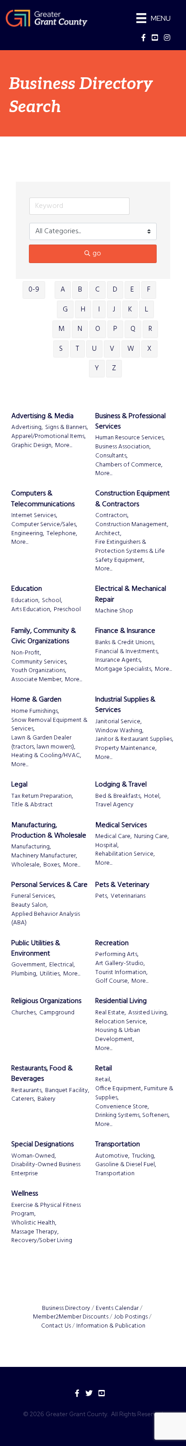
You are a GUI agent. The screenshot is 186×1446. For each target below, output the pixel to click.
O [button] (97, 329)
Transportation (117, 1145)
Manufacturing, (31, 847)
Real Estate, (110, 1012)
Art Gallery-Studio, (120, 963)
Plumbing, (24, 974)
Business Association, (123, 447)
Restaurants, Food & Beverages (42, 1074)
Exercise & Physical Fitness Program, (46, 1210)
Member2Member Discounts (70, 1317)
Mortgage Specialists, (124, 669)
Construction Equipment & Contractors (132, 499)
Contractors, (112, 515)
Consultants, (111, 456)
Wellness (24, 1194)
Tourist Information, (121, 972)
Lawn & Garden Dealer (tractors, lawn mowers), (43, 742)
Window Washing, (119, 730)
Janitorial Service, (118, 721)
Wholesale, (26, 865)
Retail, (103, 1079)
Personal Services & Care (49, 885)
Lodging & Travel (121, 785)
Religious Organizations (46, 1001)
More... (63, 445)
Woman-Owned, (33, 1156)
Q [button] (132, 329)
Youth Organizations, (38, 670)
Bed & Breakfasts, (118, 796)
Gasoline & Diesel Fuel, (125, 1164)
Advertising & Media (42, 416)
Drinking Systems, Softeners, (132, 1115)
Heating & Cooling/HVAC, (46, 755)
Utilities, (50, 974)
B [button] (80, 290)
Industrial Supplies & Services (125, 705)
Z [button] (114, 368)
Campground (56, 1012)
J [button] (114, 310)
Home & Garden (36, 700)
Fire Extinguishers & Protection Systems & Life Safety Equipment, (130, 551)
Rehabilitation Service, (125, 854)
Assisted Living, (148, 1012)
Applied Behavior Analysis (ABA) (45, 919)
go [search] (97, 253)
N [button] (80, 329)
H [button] (83, 310)
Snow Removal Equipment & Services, (49, 725)
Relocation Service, (121, 1022)
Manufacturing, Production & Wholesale (48, 830)
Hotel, (152, 796)
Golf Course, (112, 981)
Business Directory (66, 1308)
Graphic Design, (32, 445)
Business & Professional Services (130, 421)
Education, (25, 600)
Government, (29, 965)
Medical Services (121, 825)
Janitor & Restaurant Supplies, (134, 739)
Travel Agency (114, 805)
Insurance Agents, (118, 660)
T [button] (77, 349)
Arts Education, (31, 609)
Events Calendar (117, 1308)
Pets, (101, 896)
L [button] (146, 310)
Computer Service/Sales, (44, 524)
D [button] (115, 290)
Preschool (67, 609)
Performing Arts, (117, 954)
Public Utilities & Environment (35, 948)
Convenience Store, (122, 1107)
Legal (19, 785)
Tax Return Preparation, (42, 796)
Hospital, (107, 845)
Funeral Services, (33, 896)
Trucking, (143, 1156)
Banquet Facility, (67, 1090)
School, (52, 600)
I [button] (99, 310)
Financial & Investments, (127, 651)
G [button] (65, 310)
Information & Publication (110, 1326)
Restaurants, (27, 1090)
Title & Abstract (32, 805)
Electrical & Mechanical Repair (130, 594)
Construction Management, (131, 524)
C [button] (97, 290)
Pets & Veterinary (122, 885)
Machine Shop (114, 611)
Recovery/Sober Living (41, 1240)
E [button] (132, 290)
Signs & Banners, (66, 427)
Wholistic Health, (33, 1223)
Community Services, (39, 662)
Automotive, (112, 1156)
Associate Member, (37, 679)
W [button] (130, 349)
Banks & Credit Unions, (125, 642)
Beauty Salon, (29, 905)
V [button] (112, 349)
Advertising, (27, 427)
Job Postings (131, 1317)
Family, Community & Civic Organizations (43, 636)
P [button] (115, 329)
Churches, (24, 1012)
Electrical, (62, 965)
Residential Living (121, 1001)
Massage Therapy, (35, 1232)
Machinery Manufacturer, (44, 856)
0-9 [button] (33, 290)
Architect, (108, 533)
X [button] (149, 349)
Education (26, 589)
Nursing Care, (151, 836)
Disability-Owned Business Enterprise (45, 1169)
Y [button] (97, 368)
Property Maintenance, (126, 748)
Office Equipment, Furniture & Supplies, (134, 1093)
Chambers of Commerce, (129, 465)
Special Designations (42, 1145)
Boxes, (52, 865)
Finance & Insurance (125, 631)
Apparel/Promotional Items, (48, 436)
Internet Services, (34, 515)
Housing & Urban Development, (117, 1035)
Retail (103, 1069)
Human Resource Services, (130, 438)
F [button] (148, 290)
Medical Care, (113, 836)
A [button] (62, 290)
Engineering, (27, 533)
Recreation (112, 943)
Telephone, (61, 533)
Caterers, (23, 1099)
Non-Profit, (26, 653)
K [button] (130, 310)
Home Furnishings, (35, 711)
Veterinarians (128, 896)
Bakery (46, 1099)
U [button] (94, 349)
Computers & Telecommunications (42, 499)
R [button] (150, 329)
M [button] (61, 329)
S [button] (61, 349)
